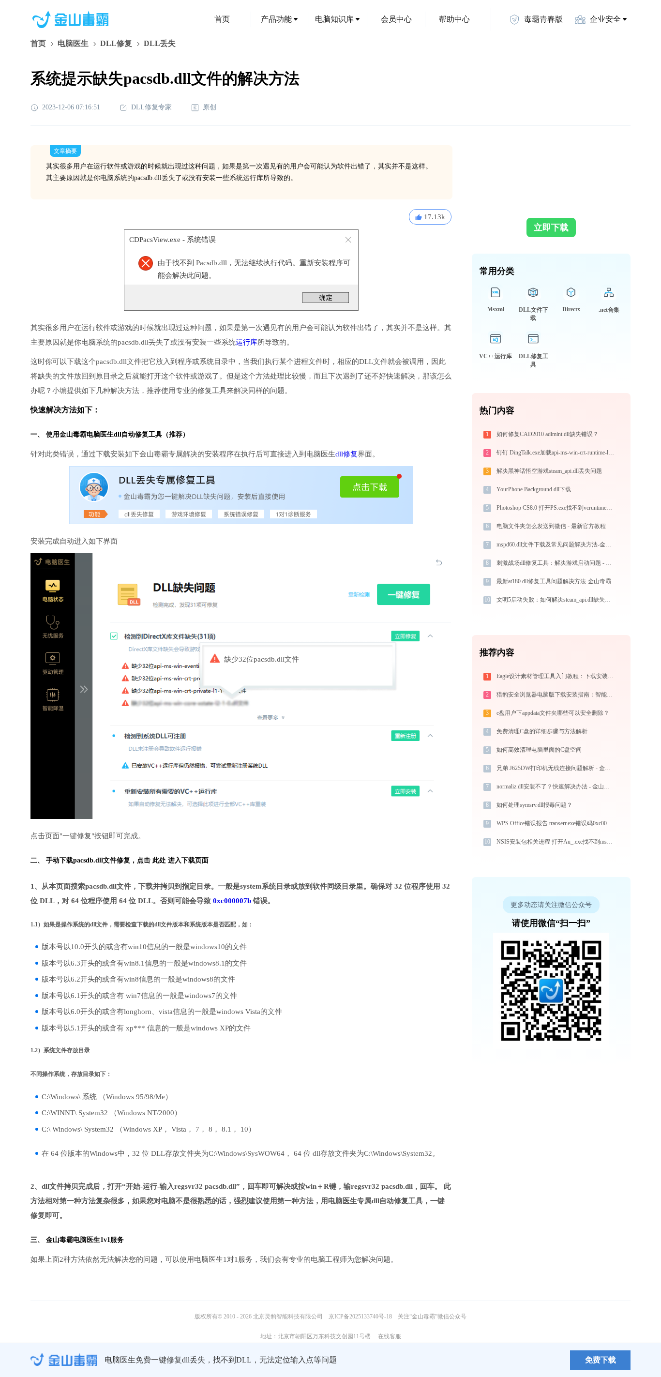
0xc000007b (232, 901)
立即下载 (551, 227)
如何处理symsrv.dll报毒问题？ (534, 805)
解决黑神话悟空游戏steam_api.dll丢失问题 (549, 471)
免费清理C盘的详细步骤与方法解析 (541, 731)
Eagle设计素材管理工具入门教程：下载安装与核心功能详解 (556, 676)
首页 (222, 19)
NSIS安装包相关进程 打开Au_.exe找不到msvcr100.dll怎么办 (556, 841)
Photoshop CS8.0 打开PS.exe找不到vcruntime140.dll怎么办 (556, 507)
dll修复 (346, 454)
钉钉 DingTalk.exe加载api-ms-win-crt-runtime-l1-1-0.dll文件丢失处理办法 (556, 452)
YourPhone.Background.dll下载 (533, 489)
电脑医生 (73, 43)
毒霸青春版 (543, 19)
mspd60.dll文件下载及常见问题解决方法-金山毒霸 (556, 544)
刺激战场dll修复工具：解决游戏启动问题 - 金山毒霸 (556, 563)
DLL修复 (116, 43)
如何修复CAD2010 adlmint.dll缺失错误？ (547, 434)
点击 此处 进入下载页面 (173, 860)
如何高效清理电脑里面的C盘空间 (539, 749)
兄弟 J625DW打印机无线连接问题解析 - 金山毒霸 (556, 768)
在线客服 (389, 1336)
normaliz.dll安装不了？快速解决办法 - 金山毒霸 (556, 786)
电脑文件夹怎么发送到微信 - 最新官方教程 (551, 526)
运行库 (246, 342)
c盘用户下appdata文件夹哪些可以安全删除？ (552, 713)
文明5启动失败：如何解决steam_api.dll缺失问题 (556, 599)
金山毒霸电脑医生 (73, 1239)
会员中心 (396, 19)
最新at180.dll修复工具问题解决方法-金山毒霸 (553, 581)
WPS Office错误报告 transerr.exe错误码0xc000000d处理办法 (556, 823)
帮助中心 (454, 19)
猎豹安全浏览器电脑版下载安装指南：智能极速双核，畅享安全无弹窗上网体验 (556, 694)
